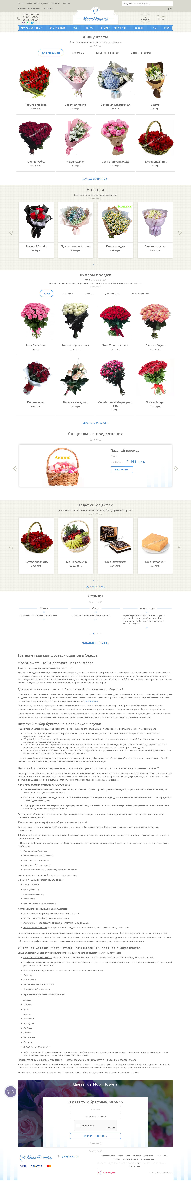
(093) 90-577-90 (30, 17)
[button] (93, 264)
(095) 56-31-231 (30, 19)
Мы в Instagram (109, 1173)
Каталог (21, 3)
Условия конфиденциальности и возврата (35, 8)
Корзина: (161, 16)
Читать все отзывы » (95, 643)
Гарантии (66, 3)
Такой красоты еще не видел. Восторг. (90, 615)
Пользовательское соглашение (157, 1163)
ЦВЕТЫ (89, 28)
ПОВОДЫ (138, 28)
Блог (128, 1156)
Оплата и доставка (41, 3)
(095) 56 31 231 (70, 1156)
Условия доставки (130, 1159)
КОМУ (167, 28)
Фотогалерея (134, 1166)
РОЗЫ (76, 28)
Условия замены (148, 1159)
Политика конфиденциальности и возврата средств (119, 1163)
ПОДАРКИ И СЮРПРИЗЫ (113, 28)
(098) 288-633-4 (30, 14)
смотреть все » (95, 587)
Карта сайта (149, 1156)
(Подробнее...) (91, 700)
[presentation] (11, 232)
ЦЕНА (154, 28)
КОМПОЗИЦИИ (57, 28)
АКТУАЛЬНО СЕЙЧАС (31, 28)
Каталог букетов (108, 1156)
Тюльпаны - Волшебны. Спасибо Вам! (38, 615)
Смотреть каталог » (95, 422)
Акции (29, 3)
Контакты (56, 3)
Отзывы (117, 1159)
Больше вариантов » (95, 178)
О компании (162, 1156)
